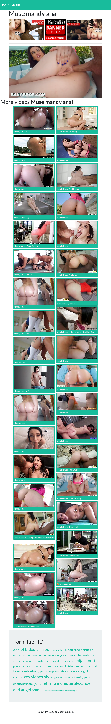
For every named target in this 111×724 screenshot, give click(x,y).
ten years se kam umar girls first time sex (57, 655)
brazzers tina (19, 655)
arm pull (44, 649)
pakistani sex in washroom (32, 666)
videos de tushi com (61, 661)
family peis (82, 677)
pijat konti (86, 660)
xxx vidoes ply (36, 676)
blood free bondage (79, 650)
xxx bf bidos (24, 649)
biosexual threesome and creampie (61, 690)
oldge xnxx (54, 671)
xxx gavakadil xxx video (62, 677)
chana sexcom (23, 684)
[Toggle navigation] (105, 4)
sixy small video (63, 666)
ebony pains (39, 671)
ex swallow (58, 650)
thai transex (32, 655)
